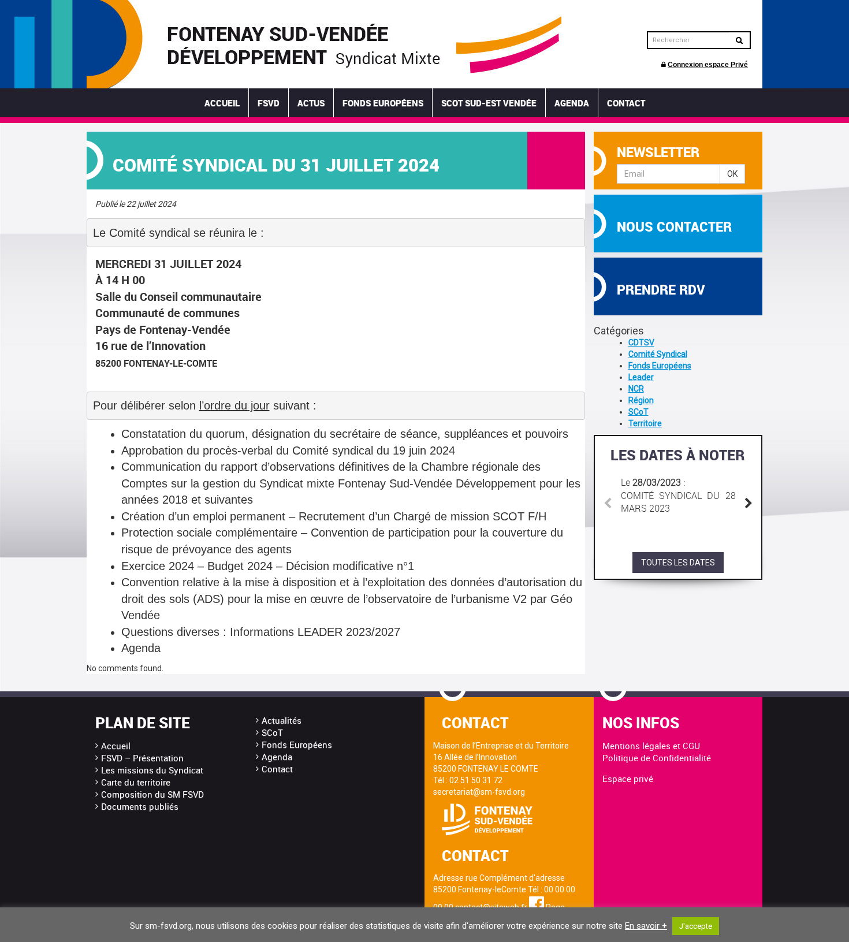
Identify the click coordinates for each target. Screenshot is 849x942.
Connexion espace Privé (708, 65)
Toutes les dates (678, 562)
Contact (626, 103)
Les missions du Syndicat (152, 770)
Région (641, 400)
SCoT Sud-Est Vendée (489, 103)
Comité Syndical (657, 354)
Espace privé (627, 778)
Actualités (281, 720)
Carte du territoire (135, 782)
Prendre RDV (661, 290)
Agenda (571, 103)
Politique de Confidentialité (656, 758)
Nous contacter (674, 227)
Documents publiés (139, 806)
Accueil (222, 103)
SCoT (638, 411)
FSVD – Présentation (142, 758)
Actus (311, 103)
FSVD (269, 103)
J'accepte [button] (695, 926)
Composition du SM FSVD (152, 794)
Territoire (645, 423)
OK (732, 173)
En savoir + (646, 926)
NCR (636, 388)
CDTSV (641, 342)
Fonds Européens (382, 103)
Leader (641, 377)
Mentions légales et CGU (651, 745)
